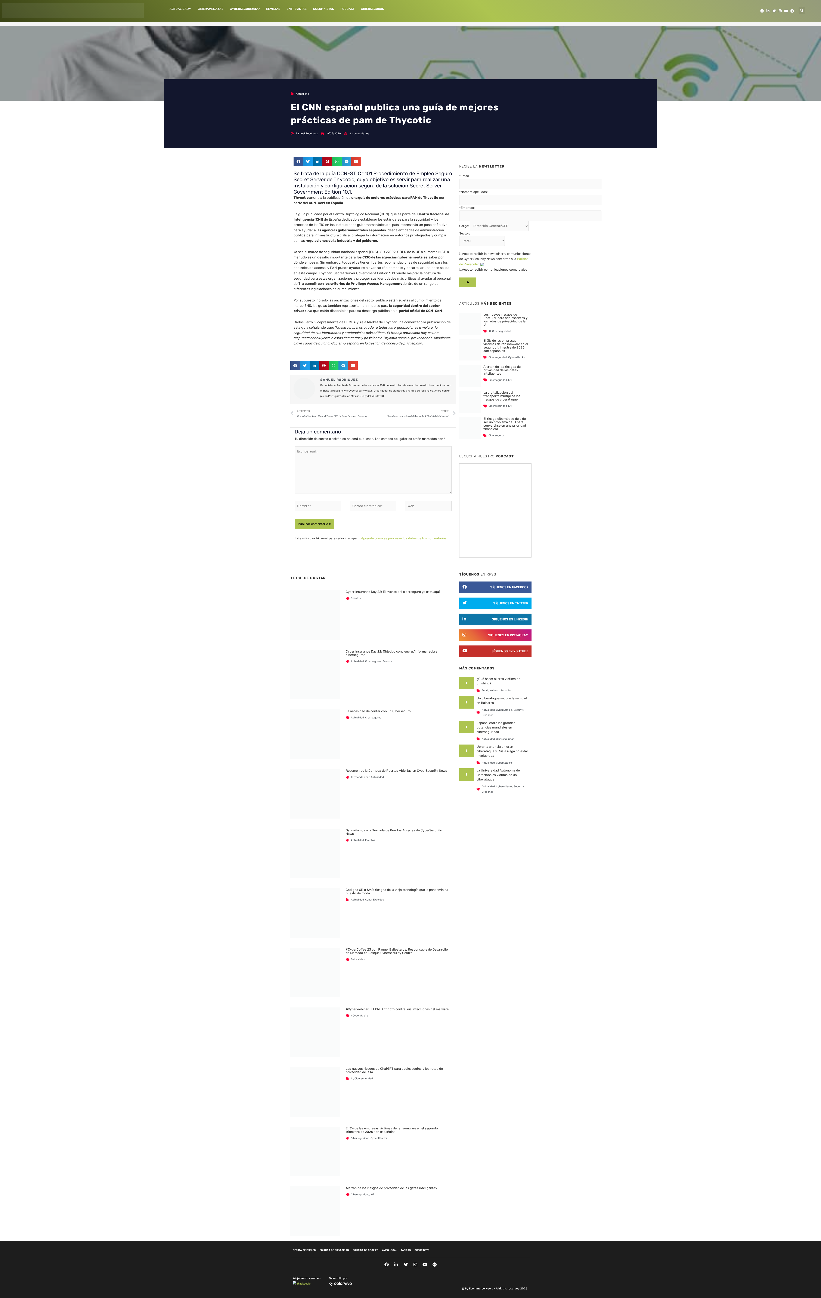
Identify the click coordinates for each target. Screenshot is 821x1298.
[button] (802, 10)
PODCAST (347, 9)
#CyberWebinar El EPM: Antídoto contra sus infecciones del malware (397, 1009)
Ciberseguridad (363, 1078)
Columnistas (323, 9)
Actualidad (179, 9)
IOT (372, 1194)
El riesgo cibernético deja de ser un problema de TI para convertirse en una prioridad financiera (504, 424)
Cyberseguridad (243, 9)
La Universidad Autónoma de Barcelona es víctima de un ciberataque (498, 774)
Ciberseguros (372, 9)
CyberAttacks (379, 1138)
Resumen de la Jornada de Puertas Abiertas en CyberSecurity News (396, 771)
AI (352, 1078)
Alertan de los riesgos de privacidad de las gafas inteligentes (391, 1188)
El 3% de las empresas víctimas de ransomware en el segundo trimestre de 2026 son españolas (392, 1130)
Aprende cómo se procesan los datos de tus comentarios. (404, 538)
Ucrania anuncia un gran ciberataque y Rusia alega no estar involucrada (502, 751)
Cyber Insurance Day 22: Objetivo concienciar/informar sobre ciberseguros (391, 653)
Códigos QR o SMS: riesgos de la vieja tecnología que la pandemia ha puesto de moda (397, 891)
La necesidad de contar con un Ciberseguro (378, 711)
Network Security (500, 690)
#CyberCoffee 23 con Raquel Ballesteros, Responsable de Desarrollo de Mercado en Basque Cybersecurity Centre (397, 951)
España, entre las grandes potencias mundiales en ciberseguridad (496, 727)
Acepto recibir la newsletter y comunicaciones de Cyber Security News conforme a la (495, 259)
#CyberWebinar (360, 777)
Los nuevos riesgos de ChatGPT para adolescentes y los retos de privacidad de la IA (394, 1070)
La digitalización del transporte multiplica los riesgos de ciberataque (501, 396)
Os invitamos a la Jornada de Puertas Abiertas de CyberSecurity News (394, 832)
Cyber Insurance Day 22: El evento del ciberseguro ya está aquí (393, 592)
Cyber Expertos (374, 899)
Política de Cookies (365, 1250)
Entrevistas (297, 9)
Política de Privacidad (334, 1250)
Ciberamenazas (210, 9)
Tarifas (406, 1250)
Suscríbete (422, 1250)
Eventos (356, 598)
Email (485, 690)
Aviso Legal (389, 1250)
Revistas (273, 9)
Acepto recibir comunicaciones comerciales (494, 269)
